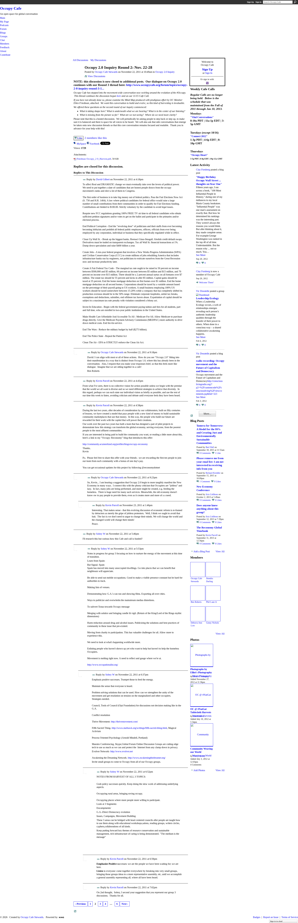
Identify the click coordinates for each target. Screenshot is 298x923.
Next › (125, 904)
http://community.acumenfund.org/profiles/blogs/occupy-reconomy (115, 444)
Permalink (84, 179)
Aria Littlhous (211, 494)
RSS (75, 911)
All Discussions (80, 60)
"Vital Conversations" (202, 117)
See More (200, 255)
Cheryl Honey (199, 756)
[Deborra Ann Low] (197, 613)
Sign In (258, 2)
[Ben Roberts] (197, 593)
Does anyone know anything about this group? (207, 509)
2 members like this (96, 137)
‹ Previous (80, 904)
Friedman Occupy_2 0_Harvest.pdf (94, 158)
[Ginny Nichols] (213, 613)
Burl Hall (210, 447)
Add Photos (199, 770)
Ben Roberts (196, 602)
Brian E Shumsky (201, 676)
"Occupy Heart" (199, 155)
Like (79, 138)
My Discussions (98, 60)
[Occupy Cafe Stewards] (78, 73)
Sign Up (250, 2)
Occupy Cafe (10, 8)
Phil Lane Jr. (211, 602)
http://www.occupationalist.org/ (102, 664)
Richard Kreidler (213, 473)
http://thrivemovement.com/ (124, 721)
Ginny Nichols (212, 622)
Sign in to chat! (276, 921)
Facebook (94, 143)
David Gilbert (103, 179)
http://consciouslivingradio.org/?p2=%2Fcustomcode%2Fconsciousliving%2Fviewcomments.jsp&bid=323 (209, 387)
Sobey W (100, 533)
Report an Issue (270, 917)
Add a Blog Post (201, 551)
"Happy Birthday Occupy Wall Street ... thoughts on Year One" (209, 180)
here (119, 96)
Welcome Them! (206, 282)
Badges (256, 917)
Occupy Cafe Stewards (106, 72)
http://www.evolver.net (121, 751)
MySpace (81, 143)
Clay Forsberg (203, 169)
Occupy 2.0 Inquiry (165, 72)
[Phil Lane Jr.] (213, 593)
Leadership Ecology (207, 298)
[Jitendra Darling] (213, 569)
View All (220, 551)
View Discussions (96, 76)
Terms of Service (289, 917)
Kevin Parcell (102, 381)
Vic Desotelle (202, 291)
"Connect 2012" (199, 136)
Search (295, 2)
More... (207, 413)
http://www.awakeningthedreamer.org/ (146, 757)
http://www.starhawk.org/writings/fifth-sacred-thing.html (139, 728)
